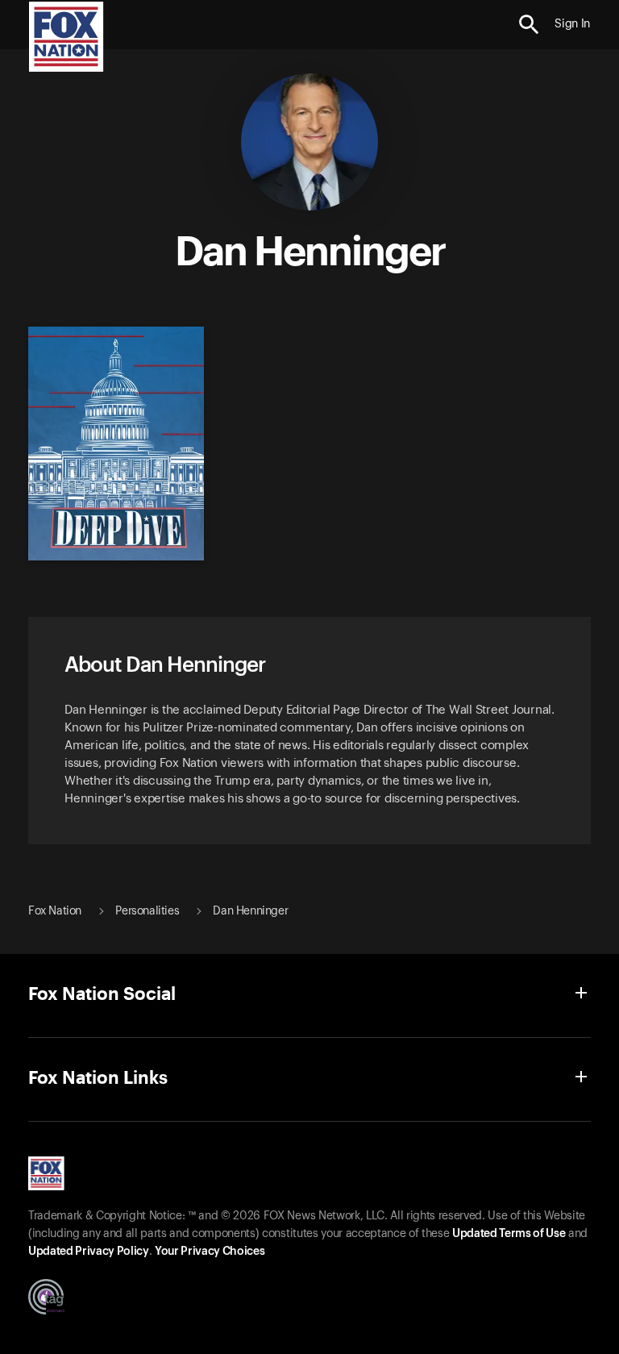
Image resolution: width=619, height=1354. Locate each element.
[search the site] (529, 24)
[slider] (303, 435)
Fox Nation (54, 911)
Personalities (147, 911)
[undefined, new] (116, 556)
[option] (112, 435)
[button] (529, 24)
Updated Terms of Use (508, 1233)
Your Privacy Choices (209, 1251)
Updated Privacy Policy (88, 1251)
